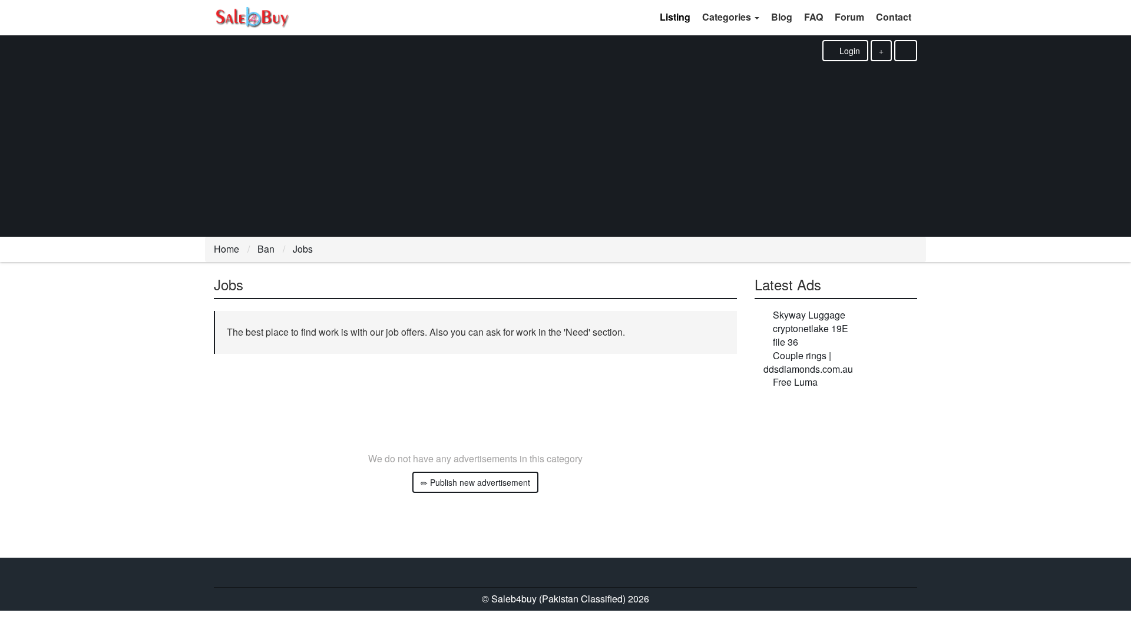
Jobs (303, 249)
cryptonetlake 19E (810, 328)
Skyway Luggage (809, 315)
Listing (675, 17)
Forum (849, 17)
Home (226, 249)
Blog (781, 17)
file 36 (785, 342)
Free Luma (795, 382)
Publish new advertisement (479, 482)
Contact (893, 17)
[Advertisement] (565, 149)
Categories (727, 17)
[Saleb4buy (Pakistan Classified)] (251, 17)
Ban (266, 249)
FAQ (813, 17)
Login (848, 51)
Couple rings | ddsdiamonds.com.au (808, 362)
